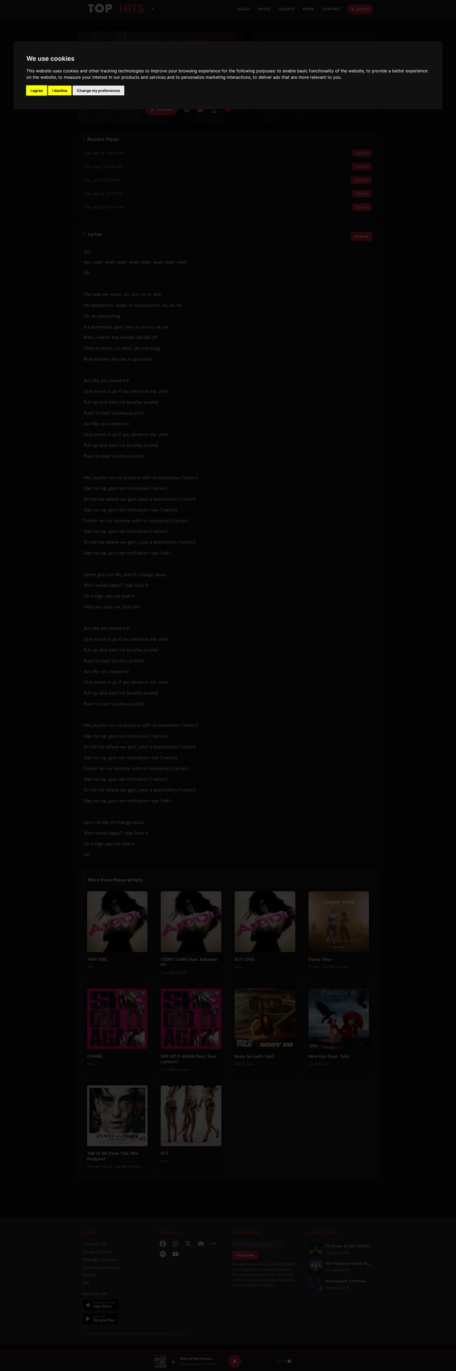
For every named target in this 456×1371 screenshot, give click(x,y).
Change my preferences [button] (98, 90)
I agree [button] (37, 90)
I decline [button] (59, 90)
